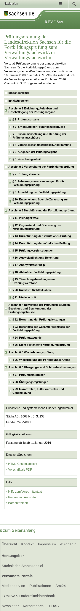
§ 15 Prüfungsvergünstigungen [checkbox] (32, 250)
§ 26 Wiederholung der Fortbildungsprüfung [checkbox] (41, 359)
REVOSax (54, 21)
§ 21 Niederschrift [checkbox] (24, 297)
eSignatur (68, 544)
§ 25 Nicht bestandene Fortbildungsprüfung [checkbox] (41, 344)
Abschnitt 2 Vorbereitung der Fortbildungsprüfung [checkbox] (41, 166)
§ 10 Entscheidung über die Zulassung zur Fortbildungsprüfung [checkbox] (40, 201)
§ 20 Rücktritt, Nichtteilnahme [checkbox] (32, 290)
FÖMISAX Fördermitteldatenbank (28, 596)
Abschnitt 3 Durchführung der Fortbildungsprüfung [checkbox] (41, 210)
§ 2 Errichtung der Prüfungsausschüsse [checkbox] (38, 126)
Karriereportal (33, 606)
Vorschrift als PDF (20, 469)
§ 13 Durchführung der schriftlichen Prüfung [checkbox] (41, 236)
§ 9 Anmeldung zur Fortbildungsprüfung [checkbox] (39, 192)
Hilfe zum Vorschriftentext (25, 491)
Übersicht (9, 544)
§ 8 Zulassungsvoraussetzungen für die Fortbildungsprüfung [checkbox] (38, 183)
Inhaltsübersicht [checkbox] (18, 100)
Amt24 (60, 586)
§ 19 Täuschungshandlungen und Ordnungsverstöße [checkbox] (34, 281)
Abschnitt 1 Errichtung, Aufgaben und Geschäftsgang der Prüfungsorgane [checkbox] (33, 110)
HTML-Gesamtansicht (22, 463)
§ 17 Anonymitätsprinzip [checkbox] (28, 264)
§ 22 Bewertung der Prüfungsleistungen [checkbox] (38, 319)
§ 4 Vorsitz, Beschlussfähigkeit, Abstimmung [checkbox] (41, 144)
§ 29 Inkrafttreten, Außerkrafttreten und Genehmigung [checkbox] (38, 391)
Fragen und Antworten (22, 497)
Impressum (47, 544)
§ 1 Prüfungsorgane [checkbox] (25, 119)
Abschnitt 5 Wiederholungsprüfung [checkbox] (31, 352)
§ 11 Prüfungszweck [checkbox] (25, 217)
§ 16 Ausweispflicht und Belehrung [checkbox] (35, 257)
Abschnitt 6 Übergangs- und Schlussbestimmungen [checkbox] (42, 367)
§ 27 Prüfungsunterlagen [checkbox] (28, 374)
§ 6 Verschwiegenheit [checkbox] (26, 159)
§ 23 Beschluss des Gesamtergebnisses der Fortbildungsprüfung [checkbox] (41, 328)
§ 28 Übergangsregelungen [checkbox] (30, 382)
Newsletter (10, 606)
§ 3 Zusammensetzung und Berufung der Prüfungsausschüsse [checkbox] (39, 136)
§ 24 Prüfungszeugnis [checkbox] (26, 337)
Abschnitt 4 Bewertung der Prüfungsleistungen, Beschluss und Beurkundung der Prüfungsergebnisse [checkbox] (39, 308)
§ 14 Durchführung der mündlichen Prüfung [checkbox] (41, 243)
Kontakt (27, 544)
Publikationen (40, 586)
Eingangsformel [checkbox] (18, 92)
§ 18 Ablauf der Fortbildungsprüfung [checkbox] (36, 272)
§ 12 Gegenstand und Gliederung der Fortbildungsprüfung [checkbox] (36, 227)
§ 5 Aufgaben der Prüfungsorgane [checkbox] (34, 151)
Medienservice (13, 586)
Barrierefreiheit (18, 503)
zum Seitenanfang (19, 530)
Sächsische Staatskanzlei (22, 566)
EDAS (54, 606)
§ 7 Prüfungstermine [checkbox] (26, 174)
